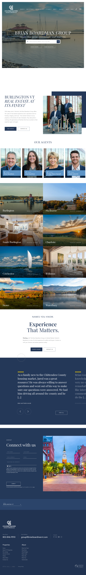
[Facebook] (53, 537)
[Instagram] (61, 537)
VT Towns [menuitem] (48, 9)
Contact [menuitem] (61, 9)
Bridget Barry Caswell (54, 174)
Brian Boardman (9, 174)
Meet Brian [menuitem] (24, 550)
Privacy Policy (20, 472)
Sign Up (67, 9)
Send (13, 484)
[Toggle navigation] (80, 9)
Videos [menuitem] (4, 556)
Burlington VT (8, 504)
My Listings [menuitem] (5, 552)
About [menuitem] (54, 9)
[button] (58, 41)
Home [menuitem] (4, 548)
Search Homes (36, 349)
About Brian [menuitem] (5, 557)
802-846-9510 (9, 537)
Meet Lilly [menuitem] (24, 556)
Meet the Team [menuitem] (25, 548)
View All (61, 412)
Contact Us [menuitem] (5, 559)
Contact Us (23, 128)
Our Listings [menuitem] (29, 9)
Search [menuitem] (22, 9)
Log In (72, 9)
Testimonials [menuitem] (24, 559)
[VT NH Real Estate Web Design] (79, 566)
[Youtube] (59, 537)
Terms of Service (30, 487)
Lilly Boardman (30, 174)
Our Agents (10, 128)
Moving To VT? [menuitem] (39, 9)
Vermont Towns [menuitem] (6, 554)
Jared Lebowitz (73, 174)
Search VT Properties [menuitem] (7, 550)
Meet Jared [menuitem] (24, 554)
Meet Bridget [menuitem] (25, 552)
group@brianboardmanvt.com (34, 537)
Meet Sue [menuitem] (24, 557)
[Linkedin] (56, 537)
